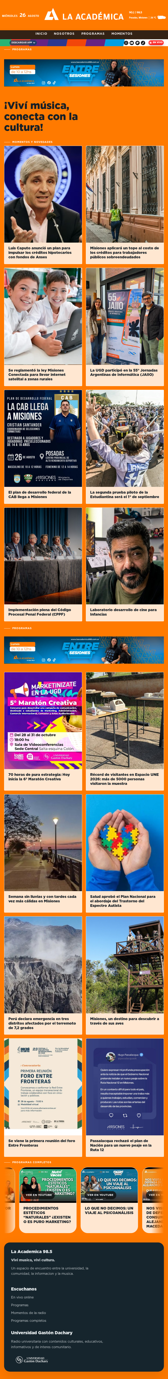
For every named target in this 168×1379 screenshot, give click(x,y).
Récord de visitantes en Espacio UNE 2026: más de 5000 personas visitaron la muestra (124, 779)
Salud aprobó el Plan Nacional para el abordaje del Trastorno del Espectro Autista (123, 901)
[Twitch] (137, 43)
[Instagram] (126, 43)
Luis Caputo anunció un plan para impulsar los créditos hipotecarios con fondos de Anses (40, 252)
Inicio (41, 33)
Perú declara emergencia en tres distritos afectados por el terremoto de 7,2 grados (42, 1023)
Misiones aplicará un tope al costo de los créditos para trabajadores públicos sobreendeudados (124, 252)
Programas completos (28, 1320)
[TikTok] (143, 43)
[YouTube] (131, 43)
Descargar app (21, 42)
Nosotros (64, 33)
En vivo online (22, 1297)
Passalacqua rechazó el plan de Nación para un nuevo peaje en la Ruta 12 (121, 1145)
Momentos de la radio (28, 1313)
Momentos (122, 33)
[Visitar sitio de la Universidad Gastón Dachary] (29, 1359)
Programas (93, 33)
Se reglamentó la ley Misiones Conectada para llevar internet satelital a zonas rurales (37, 375)
